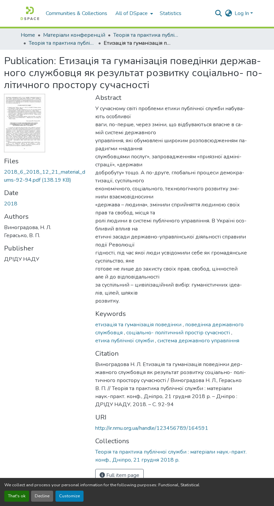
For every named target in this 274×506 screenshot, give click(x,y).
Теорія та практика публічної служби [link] (146, 35)
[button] (30, 13)
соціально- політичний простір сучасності (178, 332)
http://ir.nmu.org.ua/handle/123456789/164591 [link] (151, 428)
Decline (42, 496)
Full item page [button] (122, 475)
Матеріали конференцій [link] (74, 35)
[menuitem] (133, 13)
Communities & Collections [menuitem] (76, 13)
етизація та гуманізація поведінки (139, 324)
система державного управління (198, 340)
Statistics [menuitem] (170, 13)
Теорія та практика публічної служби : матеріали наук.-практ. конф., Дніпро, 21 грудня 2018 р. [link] (62, 43)
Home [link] (28, 35)
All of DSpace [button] (131, 13)
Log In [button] (242, 13)
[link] (45, 176)
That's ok (16, 496)
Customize (69, 496)
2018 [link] (10, 203)
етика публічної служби (125, 340)
